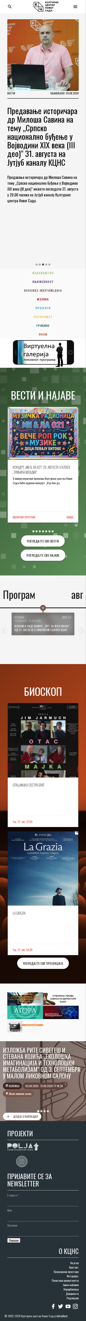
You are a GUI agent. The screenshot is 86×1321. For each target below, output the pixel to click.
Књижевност (43, 281)
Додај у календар (22, 1116)
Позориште (43, 316)
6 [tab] (49, 531)
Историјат (73, 1276)
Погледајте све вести (43, 541)
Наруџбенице (71, 1289)
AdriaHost (62, 1316)
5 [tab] (49, 264)
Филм (43, 334)
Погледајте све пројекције (43, 963)
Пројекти (43, 308)
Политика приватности (65, 1280)
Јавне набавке (71, 1285)
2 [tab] (40, 264)
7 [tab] (53, 531)
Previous (4, 631)
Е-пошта (13, 1195)
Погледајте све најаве (43, 555)
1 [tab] (36, 264)
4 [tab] (46, 264)
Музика (43, 299)
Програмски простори (66, 1271)
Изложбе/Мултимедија (43, 290)
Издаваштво (43, 273)
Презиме (12, 1225)
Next (82, 631)
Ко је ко (74, 1263)
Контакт (74, 1267)
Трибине (43, 325)
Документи (72, 1293)
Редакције (73, 1298)
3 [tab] (43, 264)
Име (9, 1210)
